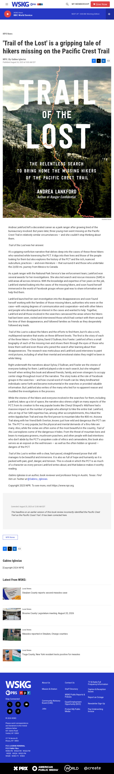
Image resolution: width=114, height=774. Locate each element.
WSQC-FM (22, 753)
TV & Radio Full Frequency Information (98, 683)
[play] (7, 14)
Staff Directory (71, 689)
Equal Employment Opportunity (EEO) (73, 703)
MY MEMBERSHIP (80, 4)
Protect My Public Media (72, 710)
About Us (46, 683)
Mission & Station (49, 689)
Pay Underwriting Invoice (95, 710)
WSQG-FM (26, 751)
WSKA (22, 756)
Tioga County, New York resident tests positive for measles (51, 654)
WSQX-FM (18, 751)
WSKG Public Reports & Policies (75, 696)
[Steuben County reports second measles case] (12, 594)
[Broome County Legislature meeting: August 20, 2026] (12, 614)
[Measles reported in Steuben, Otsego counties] (12, 635)
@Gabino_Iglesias (37, 478)
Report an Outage (96, 697)
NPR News (8, 33)
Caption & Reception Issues (97, 690)
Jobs (44, 709)
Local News (26, 588)
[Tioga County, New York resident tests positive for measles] (12, 655)
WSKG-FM (9, 751)
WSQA (14, 753)
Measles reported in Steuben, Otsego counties (45, 634)
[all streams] (110, 14)
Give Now (101, 4)
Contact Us (70, 683)
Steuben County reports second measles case (44, 592)
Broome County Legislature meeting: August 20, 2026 (48, 613)
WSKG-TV (15, 756)
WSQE (8, 753)
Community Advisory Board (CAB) (51, 702)
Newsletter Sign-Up (96, 704)
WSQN (8, 756)
